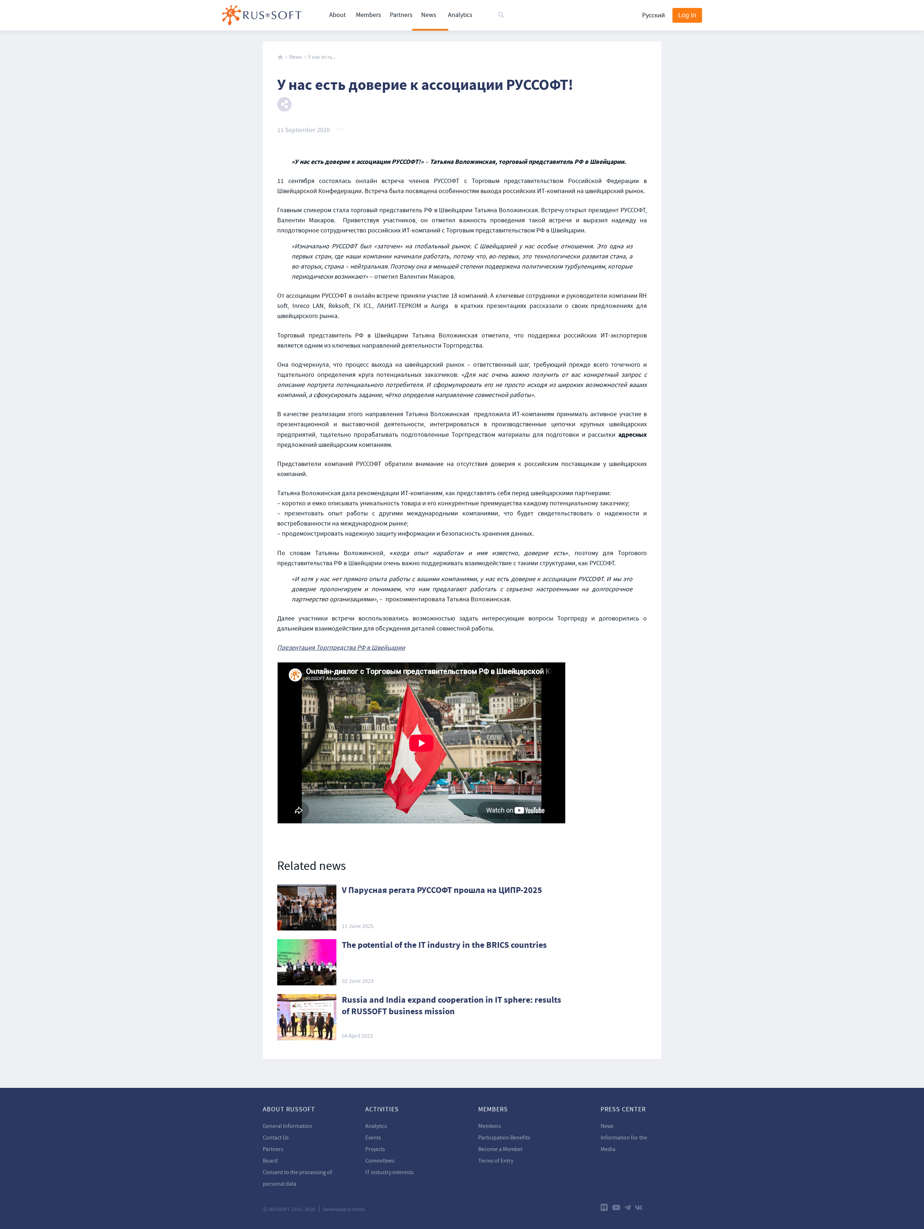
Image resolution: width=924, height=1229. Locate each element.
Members (368, 15)
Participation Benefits (504, 1137)
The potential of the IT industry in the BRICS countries (444, 945)
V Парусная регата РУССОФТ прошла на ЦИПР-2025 (442, 890)
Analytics (460, 15)
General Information (287, 1126)
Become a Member (500, 1149)
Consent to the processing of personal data (297, 1178)
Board (270, 1160)
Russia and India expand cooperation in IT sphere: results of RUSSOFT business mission (451, 1005)
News (428, 15)
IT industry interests (389, 1172)
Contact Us (276, 1137)
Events (373, 1137)
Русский (653, 15)
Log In (687, 15)
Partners (401, 15)
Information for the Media (624, 1143)
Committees (380, 1160)
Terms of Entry (495, 1160)
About (337, 15)
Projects (375, 1149)
